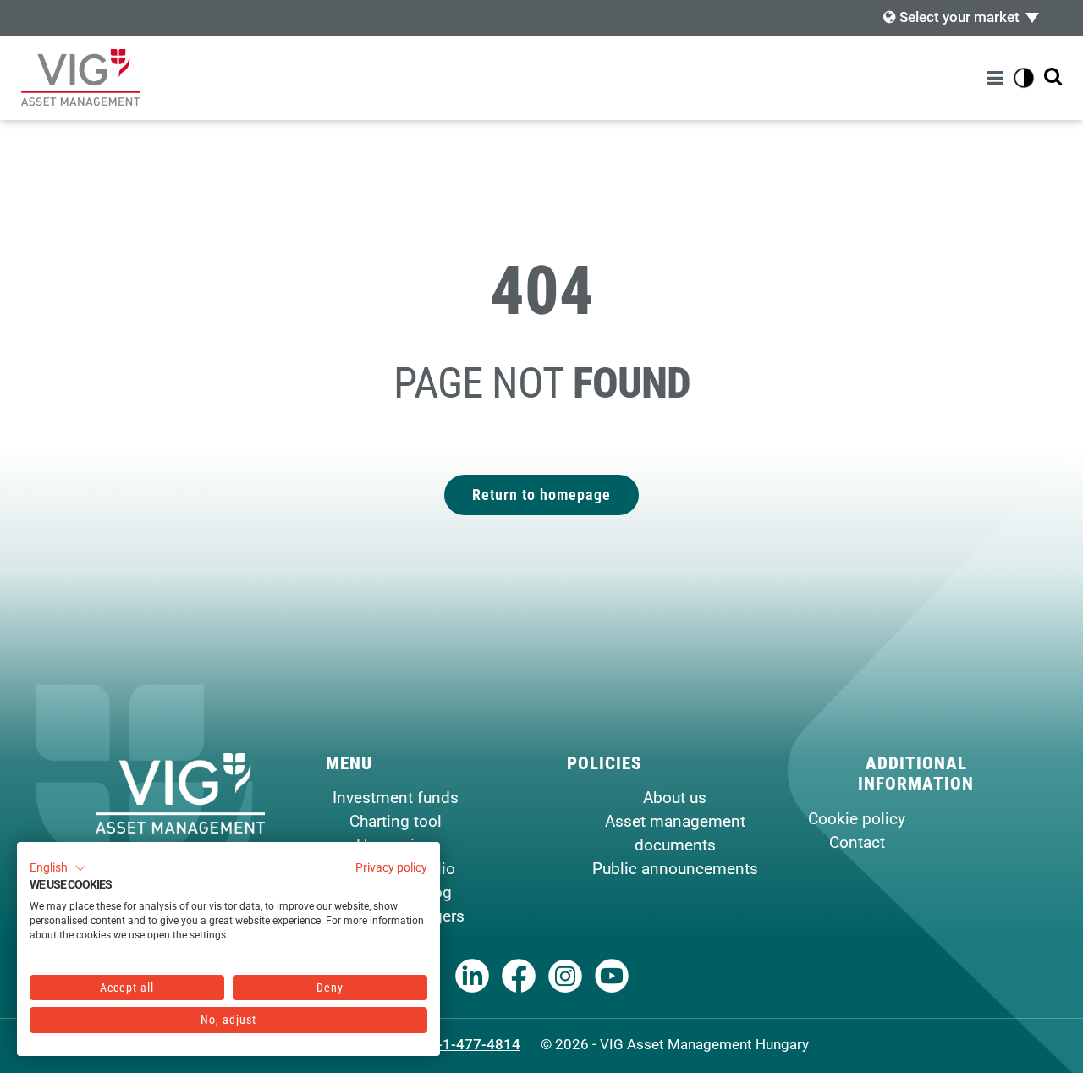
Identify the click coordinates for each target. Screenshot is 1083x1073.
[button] (58, 868)
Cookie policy (856, 818)
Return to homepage (541, 494)
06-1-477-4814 (470, 1044)
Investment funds (396, 797)
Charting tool (395, 821)
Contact (857, 842)
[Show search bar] (1053, 77)
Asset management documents (675, 833)
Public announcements (675, 868)
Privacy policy (391, 867)
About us (674, 797)
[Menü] (998, 77)
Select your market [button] (958, 16)
